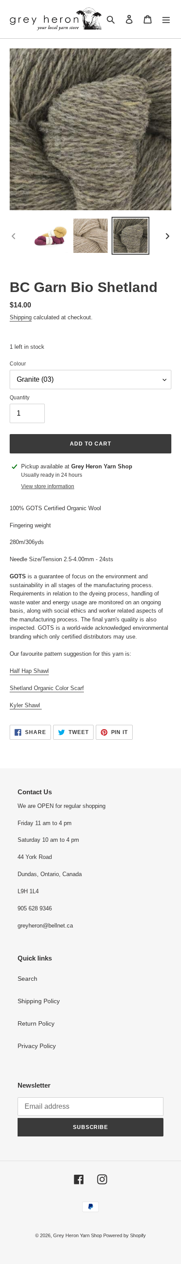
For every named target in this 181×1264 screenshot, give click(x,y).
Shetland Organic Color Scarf (47, 688)
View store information (47, 486)
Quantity (19, 398)
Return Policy (36, 1023)
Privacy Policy (37, 1045)
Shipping (21, 317)
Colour (18, 364)
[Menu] (166, 19)
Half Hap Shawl (29, 671)
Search (27, 978)
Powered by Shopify (124, 1235)
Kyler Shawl (26, 705)
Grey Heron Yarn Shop (78, 1235)
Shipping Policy (39, 1001)
